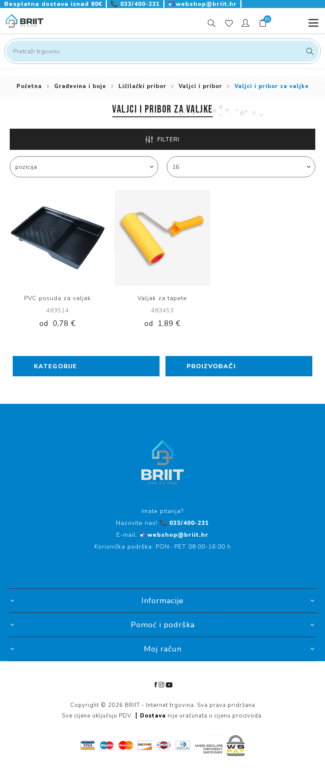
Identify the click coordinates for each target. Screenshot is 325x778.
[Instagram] (161, 685)
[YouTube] (169, 685)
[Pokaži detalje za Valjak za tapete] (162, 238)
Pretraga (309, 51)
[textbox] (162, 51)
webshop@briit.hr (203, 4)
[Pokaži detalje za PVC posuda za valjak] (57, 238)
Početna (29, 86)
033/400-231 (136, 4)
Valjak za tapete (162, 298)
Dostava (153, 716)
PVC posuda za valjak (57, 298)
